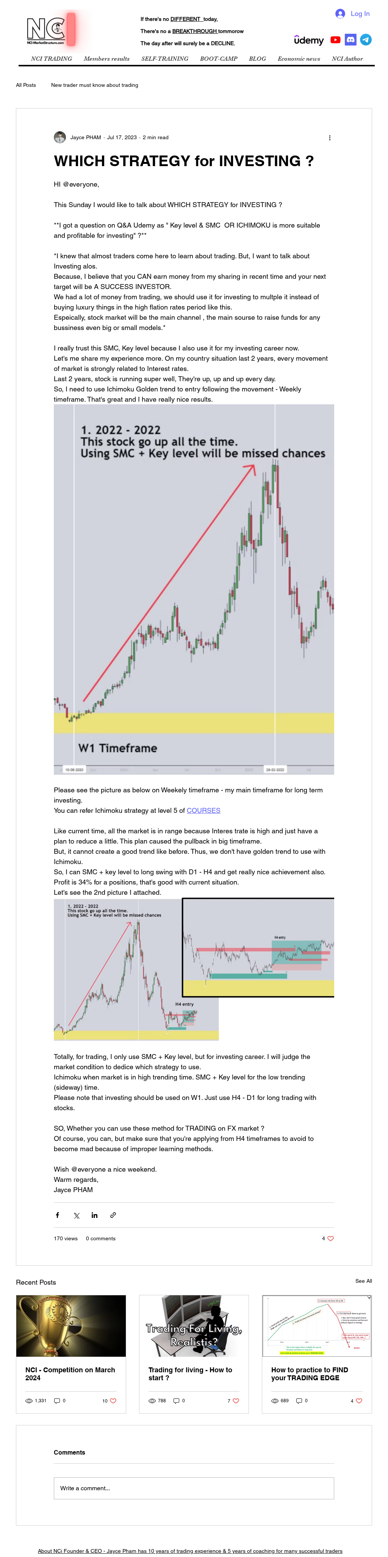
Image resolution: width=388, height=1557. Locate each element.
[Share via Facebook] (57, 1215)
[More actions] (329, 137)
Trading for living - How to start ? (190, 1374)
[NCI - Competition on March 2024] (71, 1326)
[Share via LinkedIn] (94, 1215)
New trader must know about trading (94, 85)
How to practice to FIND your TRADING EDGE (309, 1374)
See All (363, 1281)
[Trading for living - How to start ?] (194, 1326)
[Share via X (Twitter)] (76, 1215)
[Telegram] (366, 40)
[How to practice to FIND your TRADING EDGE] (317, 1326)
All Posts (26, 85)
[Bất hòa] (351, 40)
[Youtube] (335, 40)
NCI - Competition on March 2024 (70, 1374)
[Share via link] (113, 1215)
